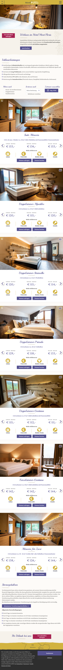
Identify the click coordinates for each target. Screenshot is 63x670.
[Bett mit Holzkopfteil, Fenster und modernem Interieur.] (31, 253)
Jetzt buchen (26, 48)
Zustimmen (49, 653)
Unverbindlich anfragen (8, 35)
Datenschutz (19, 663)
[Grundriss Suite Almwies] (2, 101)
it (2, 1)
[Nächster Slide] (60, 146)
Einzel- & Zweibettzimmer (13, 89)
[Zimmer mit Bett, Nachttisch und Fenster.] (31, 184)
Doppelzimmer (9, 91)
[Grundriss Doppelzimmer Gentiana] (2, 377)
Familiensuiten (10, 93)
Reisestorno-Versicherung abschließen (15, 606)
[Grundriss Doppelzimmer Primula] (2, 308)
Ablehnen (49, 657)
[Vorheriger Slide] (3, 146)
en (2, 3)
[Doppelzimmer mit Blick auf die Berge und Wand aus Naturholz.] (31, 391)
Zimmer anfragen (24, 160)
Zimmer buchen (39, 160)
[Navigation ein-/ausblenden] (60, 2)
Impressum (26, 663)
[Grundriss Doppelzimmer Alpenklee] (2, 170)
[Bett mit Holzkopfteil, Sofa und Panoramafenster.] (31, 115)
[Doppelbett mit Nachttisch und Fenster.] (31, 322)
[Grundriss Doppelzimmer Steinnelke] (2, 239)
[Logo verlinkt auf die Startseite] (31, 2)
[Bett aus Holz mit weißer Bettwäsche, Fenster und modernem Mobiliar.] (31, 460)
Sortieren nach (31, 86)
